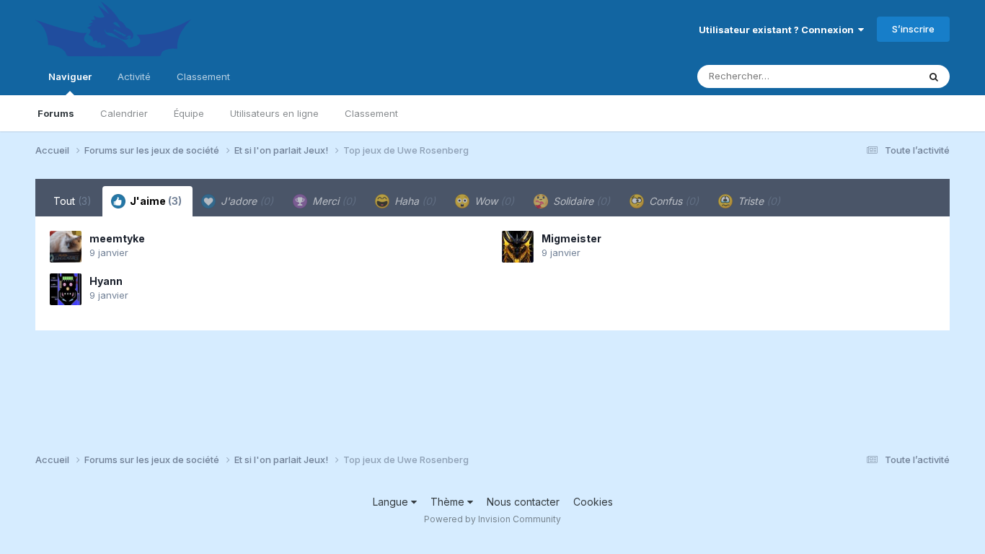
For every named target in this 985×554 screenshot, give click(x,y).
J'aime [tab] (155, 201)
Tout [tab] (72, 201)
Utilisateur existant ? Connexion (778, 29)
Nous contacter (523, 502)
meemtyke (117, 238)
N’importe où (871, 76)
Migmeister (571, 238)
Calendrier (124, 113)
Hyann (106, 281)
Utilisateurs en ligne (274, 113)
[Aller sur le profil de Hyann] (65, 289)
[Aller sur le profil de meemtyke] (65, 247)
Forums (55, 113)
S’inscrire (913, 29)
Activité (134, 76)
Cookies (593, 502)
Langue (392, 502)
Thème (448, 502)
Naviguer (70, 76)
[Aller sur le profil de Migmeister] (518, 247)
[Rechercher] (934, 76)
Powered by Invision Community (492, 519)
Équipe (189, 113)
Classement (371, 113)
